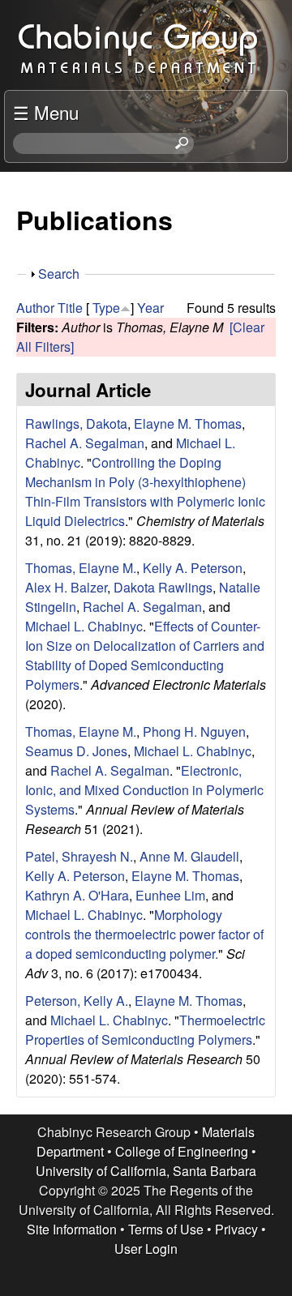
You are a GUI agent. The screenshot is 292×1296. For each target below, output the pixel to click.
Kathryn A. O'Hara (77, 895)
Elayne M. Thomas (188, 423)
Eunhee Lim (170, 895)
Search (58, 273)
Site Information (72, 1229)
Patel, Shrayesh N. (79, 856)
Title (70, 307)
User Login (146, 1248)
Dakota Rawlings (163, 587)
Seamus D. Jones (76, 751)
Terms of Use (166, 1229)
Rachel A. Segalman (84, 443)
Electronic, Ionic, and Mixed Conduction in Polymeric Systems (144, 790)
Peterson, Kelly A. (76, 1000)
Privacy (236, 1229)
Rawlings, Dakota (76, 423)
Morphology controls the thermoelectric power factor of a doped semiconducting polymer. (144, 934)
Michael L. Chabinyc (84, 626)
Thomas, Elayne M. (80, 567)
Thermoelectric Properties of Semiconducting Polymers (145, 1030)
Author (35, 307)
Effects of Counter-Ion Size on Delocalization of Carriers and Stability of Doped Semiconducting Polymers (144, 655)
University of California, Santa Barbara (146, 1170)
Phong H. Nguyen (194, 731)
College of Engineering (181, 1151)
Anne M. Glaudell (189, 856)
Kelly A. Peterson (193, 567)
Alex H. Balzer (66, 587)
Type (106, 307)
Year (150, 307)
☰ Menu (46, 112)
